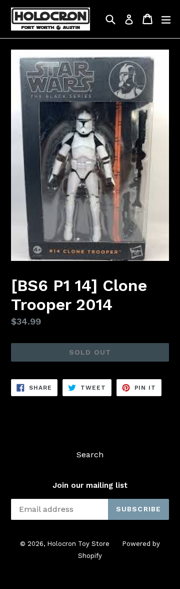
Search (90, 454)
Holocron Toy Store (78, 543)
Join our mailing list (90, 485)
